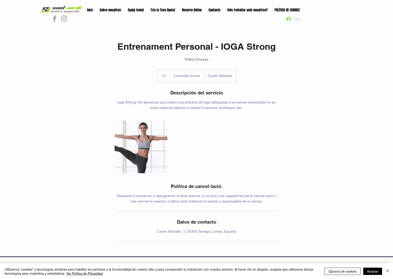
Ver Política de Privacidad (84, 273)
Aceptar (372, 271)
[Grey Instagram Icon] (64, 19)
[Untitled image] (141, 147)
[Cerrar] (387, 271)
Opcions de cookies (342, 271)
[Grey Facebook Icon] (54, 19)
